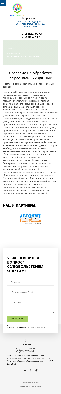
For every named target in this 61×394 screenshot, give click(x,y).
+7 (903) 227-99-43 (31, 33)
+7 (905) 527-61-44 (31, 36)
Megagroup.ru (30, 382)
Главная (10, 48)
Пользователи (13, 53)
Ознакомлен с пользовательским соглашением (26, 327)
